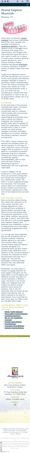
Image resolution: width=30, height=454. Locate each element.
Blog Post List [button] (5, 451)
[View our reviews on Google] (5, 1)
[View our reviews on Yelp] (2, 1)
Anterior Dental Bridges (14, 328)
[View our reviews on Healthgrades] (8, 1)
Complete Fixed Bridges (14, 326)
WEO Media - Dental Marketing (17, 430)
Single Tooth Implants (14, 312)
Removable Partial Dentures (16, 314)
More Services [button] (23, 336)
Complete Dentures (13, 316)
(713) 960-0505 (10, 301)
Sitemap (18, 433)
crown (26, 220)
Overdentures (10, 324)
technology (23, 64)
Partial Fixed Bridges (13, 322)
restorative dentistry (9, 46)
